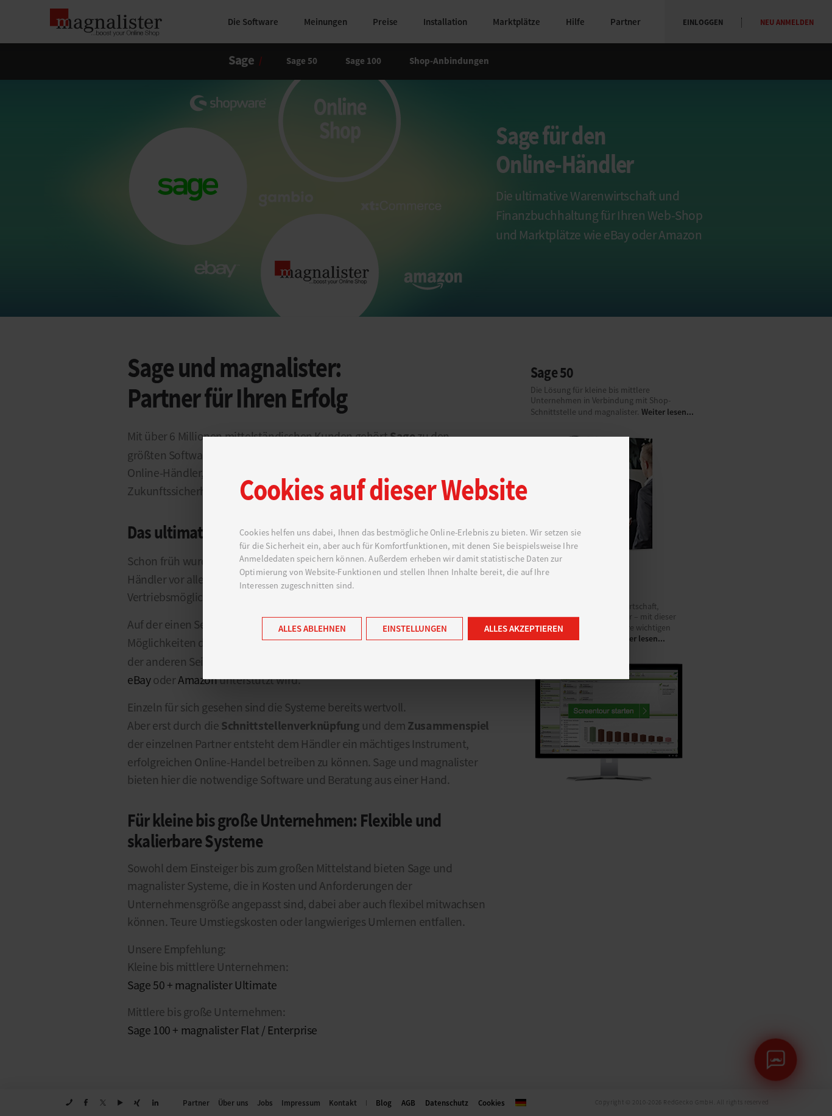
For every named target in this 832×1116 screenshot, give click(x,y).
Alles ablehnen (312, 629)
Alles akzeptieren (523, 629)
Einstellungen (415, 629)
